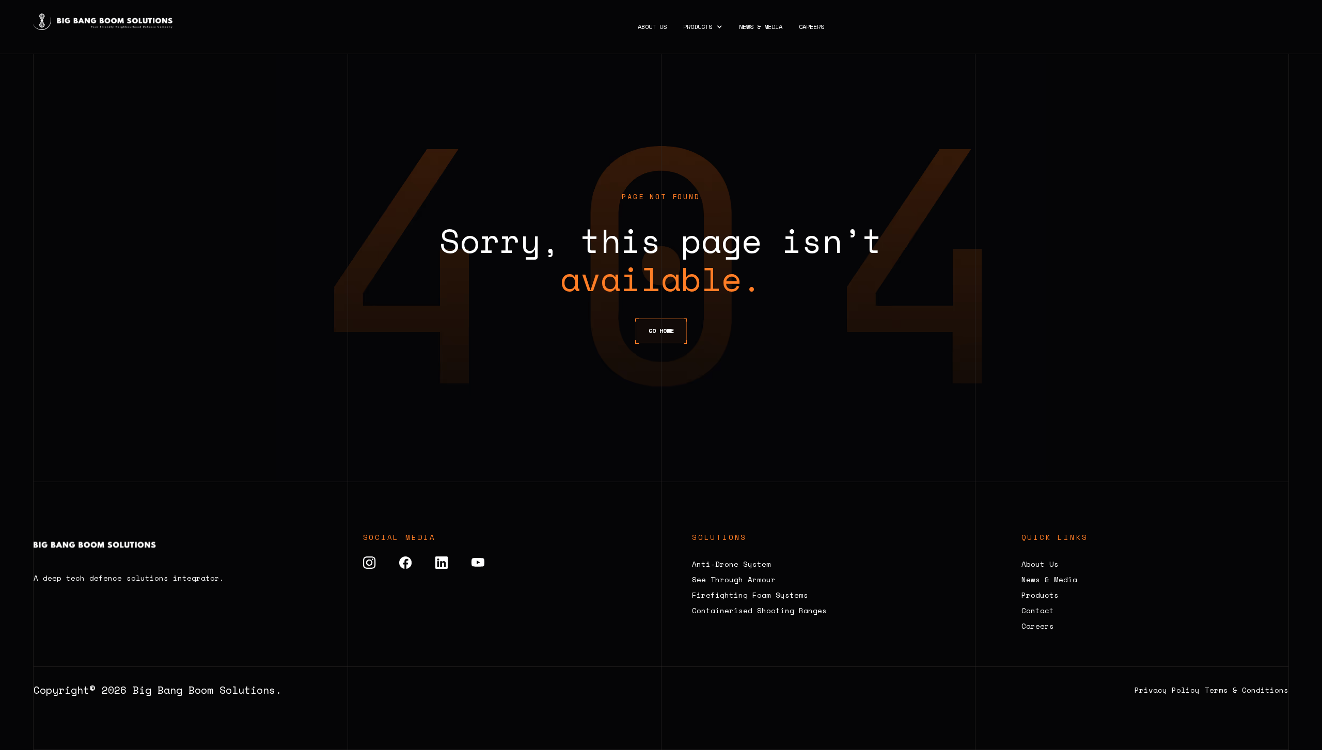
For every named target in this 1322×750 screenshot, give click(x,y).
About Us (652, 27)
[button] (702, 26)
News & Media (760, 27)
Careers (811, 27)
